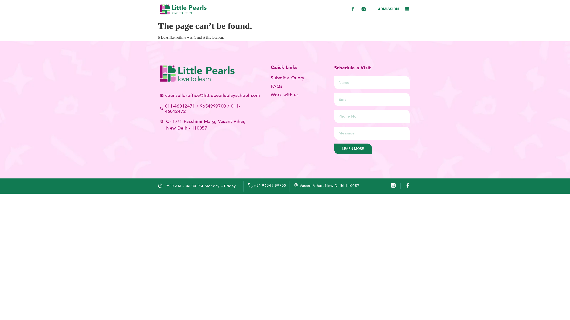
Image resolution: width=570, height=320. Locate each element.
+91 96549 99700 (270, 185)
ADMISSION (388, 9)
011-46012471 (180, 106)
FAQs (277, 86)
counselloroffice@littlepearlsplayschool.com (212, 95)
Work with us (285, 95)
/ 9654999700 (211, 106)
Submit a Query (287, 78)
